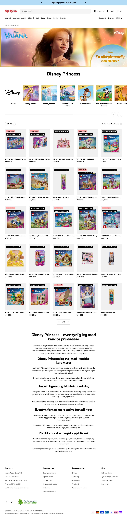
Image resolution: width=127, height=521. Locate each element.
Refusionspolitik (36, 513)
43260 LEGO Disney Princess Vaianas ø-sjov (15, 312)
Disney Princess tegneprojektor (39, 159)
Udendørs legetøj (19, 18)
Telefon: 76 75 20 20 (12, 484)
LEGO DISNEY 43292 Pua (85, 159)
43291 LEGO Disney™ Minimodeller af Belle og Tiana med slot (39, 312)
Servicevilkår (47, 513)
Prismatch (105, 484)
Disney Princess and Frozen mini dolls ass (111, 274)
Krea (43, 18)
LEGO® (31, 18)
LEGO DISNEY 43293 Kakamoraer (15, 197)
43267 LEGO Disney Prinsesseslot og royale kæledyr (63, 236)
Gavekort (102, 18)
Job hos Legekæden (79, 488)
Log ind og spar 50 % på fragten (63, 3)
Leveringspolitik (58, 513)
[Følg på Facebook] (6, 502)
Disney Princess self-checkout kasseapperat (87, 274)
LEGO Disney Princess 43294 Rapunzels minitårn (39, 236)
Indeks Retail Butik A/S (13, 473)
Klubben (119, 18)
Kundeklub (76, 480)
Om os (74, 473)
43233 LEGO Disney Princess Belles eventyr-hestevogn (39, 197)
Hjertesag (75, 477)
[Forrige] (41, 2)
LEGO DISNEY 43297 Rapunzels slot (87, 197)
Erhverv (111, 18)
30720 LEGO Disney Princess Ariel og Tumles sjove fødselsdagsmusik (111, 159)
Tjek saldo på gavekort (109, 477)
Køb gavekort (106, 473)
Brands (63, 18)
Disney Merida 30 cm (108, 312)
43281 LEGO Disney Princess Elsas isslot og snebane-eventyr (111, 236)
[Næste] (85, 2)
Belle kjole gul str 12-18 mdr (14, 274)
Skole (49, 18)
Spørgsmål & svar (49, 473)
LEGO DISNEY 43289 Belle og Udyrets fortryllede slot (87, 236)
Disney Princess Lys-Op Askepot (87, 312)
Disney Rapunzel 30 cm (61, 197)
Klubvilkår (46, 488)
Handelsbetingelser (50, 484)
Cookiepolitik (48, 480)
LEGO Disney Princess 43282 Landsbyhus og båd (63, 274)
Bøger (55, 18)
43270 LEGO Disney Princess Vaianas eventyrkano (63, 312)
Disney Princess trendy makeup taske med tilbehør (63, 159)
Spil (37, 18)
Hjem (6, 25)
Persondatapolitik (49, 492)
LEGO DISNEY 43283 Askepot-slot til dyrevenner (111, 197)
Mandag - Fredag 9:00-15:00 (16, 480)
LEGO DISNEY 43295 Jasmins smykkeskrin (15, 236)
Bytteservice (48, 477)
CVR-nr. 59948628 (12, 477)
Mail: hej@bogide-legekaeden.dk (17, 488)
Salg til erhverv (106, 480)
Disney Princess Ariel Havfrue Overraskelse (39, 274)
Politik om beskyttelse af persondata (17, 513)
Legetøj (8, 18)
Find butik (75, 484)
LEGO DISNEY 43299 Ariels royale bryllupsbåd (15, 159)
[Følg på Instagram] (11, 502)
